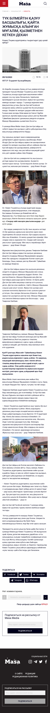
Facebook (11, 574)
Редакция (30, 674)
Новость (27, 11)
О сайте (19, 674)
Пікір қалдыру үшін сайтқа (32, 604)
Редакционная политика (25, 677)
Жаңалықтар (16, 11)
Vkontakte (40, 574)
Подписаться (25, 631)
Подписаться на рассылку (18, 688)
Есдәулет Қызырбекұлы (20, 81)
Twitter (26, 574)
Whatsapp (33, 580)
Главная (5, 11)
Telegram (18, 580)
